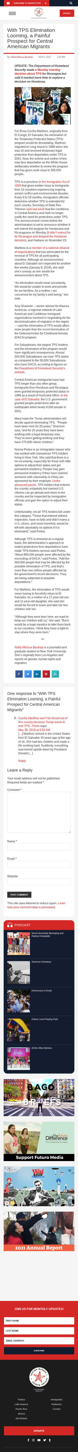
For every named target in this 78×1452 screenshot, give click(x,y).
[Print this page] (55, 676)
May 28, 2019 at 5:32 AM (34, 729)
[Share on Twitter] (28, 676)
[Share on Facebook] (19, 676)
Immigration (56, 1399)
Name (12, 841)
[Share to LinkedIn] (37, 676)
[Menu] (12, 13)
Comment (14, 789)
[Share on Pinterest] (46, 676)
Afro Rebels (21, 1418)
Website (12, 876)
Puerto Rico (21, 1409)
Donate (67, 13)
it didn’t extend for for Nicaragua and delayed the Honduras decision (42, 236)
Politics (21, 1399)
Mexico (21, 1414)
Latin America (21, 1404)
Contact (56, 1409)
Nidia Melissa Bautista (22, 57)
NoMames (57, 1404)
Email (12, 858)
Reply (22, 760)
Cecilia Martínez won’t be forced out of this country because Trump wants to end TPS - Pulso (42, 722)
